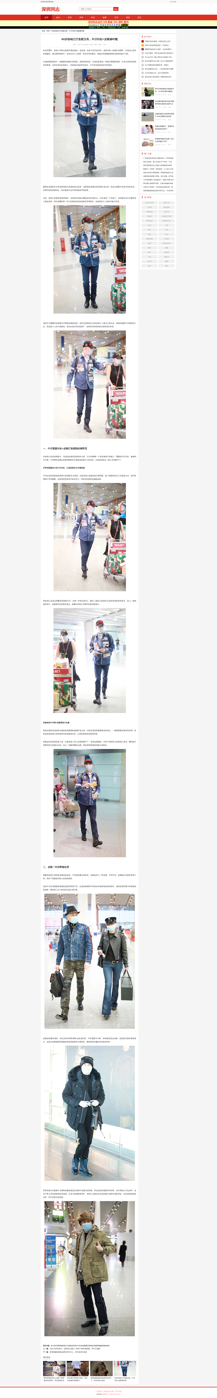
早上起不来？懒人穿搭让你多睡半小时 (157, 57)
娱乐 (58, 17)
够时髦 (59, 1345)
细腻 (100, 1345)
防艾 (140, 17)
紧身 (166, 261)
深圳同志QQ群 (108, 1391)
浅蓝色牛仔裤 (166, 216)
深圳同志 (51, 9)
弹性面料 (166, 207)
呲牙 (149, 248)
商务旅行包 (167, 243)
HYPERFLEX (149, 203)
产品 (149, 257)
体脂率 (166, 252)
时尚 (93, 17)
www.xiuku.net (114, 1394)
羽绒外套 (149, 212)
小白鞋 (149, 207)
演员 (74, 1345)
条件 (149, 266)
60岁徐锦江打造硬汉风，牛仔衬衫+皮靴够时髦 (68, 31)
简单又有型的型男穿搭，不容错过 (155, 45)
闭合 (166, 234)
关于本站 (118, 1391)
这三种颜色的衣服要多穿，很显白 (155, 65)
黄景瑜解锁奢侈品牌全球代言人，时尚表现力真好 (68, 1352)
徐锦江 (64, 1345)
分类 (166, 225)
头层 (149, 225)
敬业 (71, 1345)
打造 (68, 1345)
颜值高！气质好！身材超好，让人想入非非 (158, 169)
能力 (149, 230)
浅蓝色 (149, 216)
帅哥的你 (149, 221)
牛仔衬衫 (79, 1345)
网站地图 (173, 2)
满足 (166, 266)
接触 (166, 248)
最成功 (166, 257)
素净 (149, 243)
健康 (105, 17)
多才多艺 (54, 1345)
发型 (70, 17)
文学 (116, 17)
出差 (166, 230)
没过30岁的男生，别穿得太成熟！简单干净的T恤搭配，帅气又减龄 (75, 1348)
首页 (46, 17)
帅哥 (81, 17)
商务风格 (149, 239)
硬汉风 (88, 1345)
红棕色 (166, 239)
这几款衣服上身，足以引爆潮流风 (155, 73)
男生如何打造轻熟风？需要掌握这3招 (156, 77)
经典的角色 (106, 1345)
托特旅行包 (167, 221)
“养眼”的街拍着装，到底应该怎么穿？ (156, 41)
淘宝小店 (166, 203)
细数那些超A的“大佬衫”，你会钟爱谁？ (157, 49)
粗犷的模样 (94, 1345)
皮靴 (84, 1345)
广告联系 (99, 1391)
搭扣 (149, 234)
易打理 (166, 212)
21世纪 (149, 261)
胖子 (149, 252)
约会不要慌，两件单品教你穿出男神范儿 (157, 53)
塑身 (128, 17)
